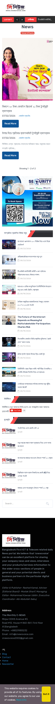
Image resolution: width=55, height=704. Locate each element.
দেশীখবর (31, 19)
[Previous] (17, 19)
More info (21, 700)
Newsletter (8, 664)
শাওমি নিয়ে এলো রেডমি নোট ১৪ (28, 428)
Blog (4, 654)
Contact (6, 657)
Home (5, 660)
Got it (46, 694)
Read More (10, 123)
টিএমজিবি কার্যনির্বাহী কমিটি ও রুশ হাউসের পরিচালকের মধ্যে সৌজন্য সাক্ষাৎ (45, 19)
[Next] (22, 19)
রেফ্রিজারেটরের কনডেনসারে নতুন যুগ (30, 256)
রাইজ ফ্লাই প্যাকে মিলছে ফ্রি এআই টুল (31, 354)
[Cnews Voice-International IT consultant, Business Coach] (16, 540)
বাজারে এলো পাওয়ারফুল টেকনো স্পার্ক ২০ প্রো (33, 488)
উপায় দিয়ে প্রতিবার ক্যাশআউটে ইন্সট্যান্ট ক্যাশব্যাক (26, 133)
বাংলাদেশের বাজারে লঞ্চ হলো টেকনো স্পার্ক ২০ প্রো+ (35, 458)
